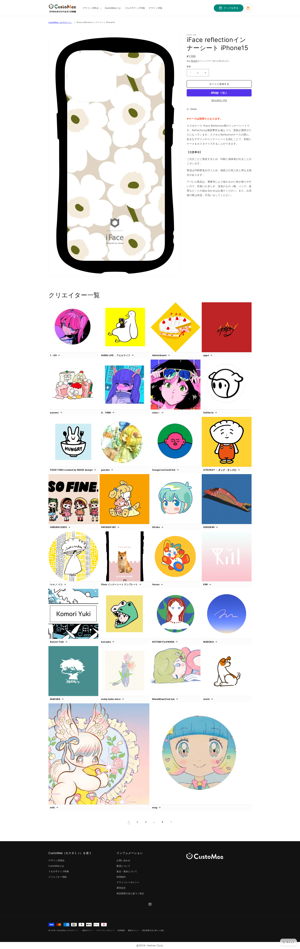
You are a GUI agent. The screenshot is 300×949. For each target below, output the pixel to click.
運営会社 (121, 887)
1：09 (53, 355)
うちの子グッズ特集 (58, 871)
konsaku (106, 641)
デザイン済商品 (56, 860)
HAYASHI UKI (108, 527)
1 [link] (129, 821)
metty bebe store (111, 699)
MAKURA (55, 699)
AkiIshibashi (159, 355)
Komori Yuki (57, 641)
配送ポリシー (133, 930)
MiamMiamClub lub (163, 699)
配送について (123, 866)
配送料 (194, 61)
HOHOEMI (209, 527)
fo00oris (208, 412)
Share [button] (193, 109)
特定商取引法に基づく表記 (130, 893)
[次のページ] (171, 821)
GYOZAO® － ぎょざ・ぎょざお (220, 469)
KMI (205, 584)
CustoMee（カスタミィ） (60, 22)
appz (206, 355)
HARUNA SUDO (58, 527)
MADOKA (208, 641)
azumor (54, 412)
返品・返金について (127, 871)
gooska (105, 469)
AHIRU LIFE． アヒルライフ (115, 355)
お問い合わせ (123, 860)
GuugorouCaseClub (163, 469)
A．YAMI (106, 412)
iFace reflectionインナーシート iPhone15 (96, 22)
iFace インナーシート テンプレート (119, 584)
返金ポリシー (87, 930)
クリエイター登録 (57, 876)
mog (154, 807)
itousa (156, 584)
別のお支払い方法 (219, 100)
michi (206, 699)
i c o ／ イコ (56, 584)
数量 (189, 66)
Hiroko (156, 527)
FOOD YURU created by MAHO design (71, 469)
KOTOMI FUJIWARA (163, 641)
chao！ (156, 412)
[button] (92, 8)
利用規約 (121, 876)
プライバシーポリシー (128, 882)
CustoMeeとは (56, 866)
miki (52, 807)
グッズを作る (231, 7)
